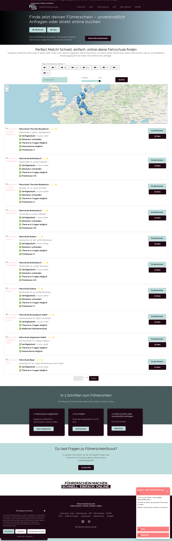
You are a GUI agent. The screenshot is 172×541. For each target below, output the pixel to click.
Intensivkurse (81, 513)
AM (107, 67)
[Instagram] (83, 521)
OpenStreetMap (157, 123)
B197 (88, 67)
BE (55, 67)
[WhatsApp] (89, 521)
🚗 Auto (141, 529)
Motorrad (64, 513)
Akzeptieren (8, 531)
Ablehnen (20, 531)
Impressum (29, 536)
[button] (45, 511)
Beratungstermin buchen (11, 540)
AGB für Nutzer (71, 516)
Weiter (94, 378)
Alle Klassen (99, 513)
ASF (90, 513)
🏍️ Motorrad (143, 535)
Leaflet (143, 123)
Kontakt (110, 516)
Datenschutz (21, 536)
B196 (76, 67)
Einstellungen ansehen (36, 531)
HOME (109, 513)
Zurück (78, 378)
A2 (48, 73)
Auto (72, 513)
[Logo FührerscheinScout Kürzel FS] (33, 7)
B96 (65, 67)
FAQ (60, 516)
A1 (117, 67)
